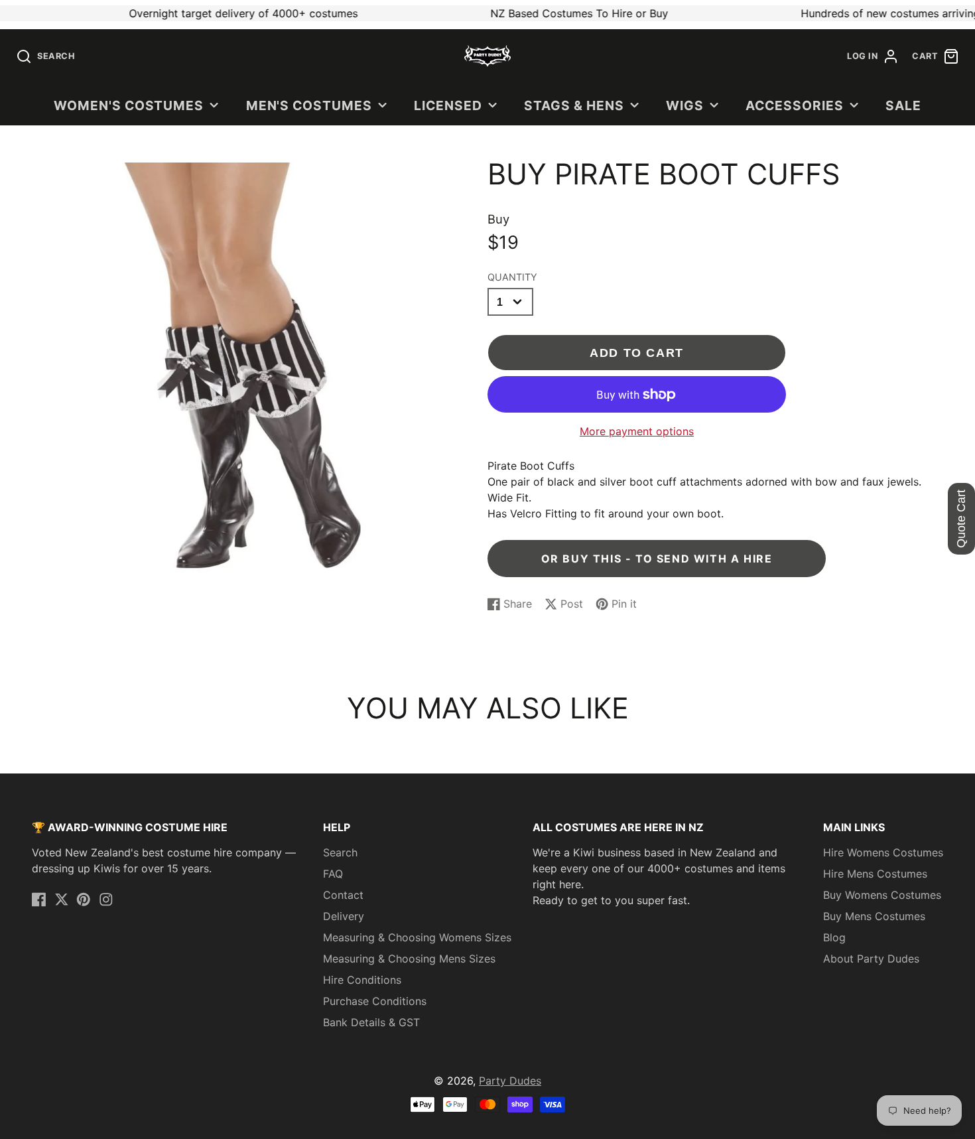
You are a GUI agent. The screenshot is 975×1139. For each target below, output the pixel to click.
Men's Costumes (309, 105)
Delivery (343, 916)
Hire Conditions (362, 979)
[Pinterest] (83, 899)
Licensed (448, 105)
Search (340, 852)
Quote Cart (961, 519)
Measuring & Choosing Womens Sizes (417, 937)
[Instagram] (106, 899)
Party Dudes (510, 1080)
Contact (343, 895)
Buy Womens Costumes (882, 895)
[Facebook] (39, 899)
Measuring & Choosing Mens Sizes (409, 958)
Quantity (512, 277)
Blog (834, 937)
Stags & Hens (574, 105)
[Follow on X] (61, 899)
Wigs (685, 105)
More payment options (637, 431)
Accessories (795, 105)
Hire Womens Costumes (883, 852)
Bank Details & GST (371, 1022)
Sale (903, 105)
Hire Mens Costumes (875, 873)
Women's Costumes (129, 105)
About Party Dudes (871, 958)
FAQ (333, 873)
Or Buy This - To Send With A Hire (657, 558)
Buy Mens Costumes (874, 916)
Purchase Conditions (374, 1001)
